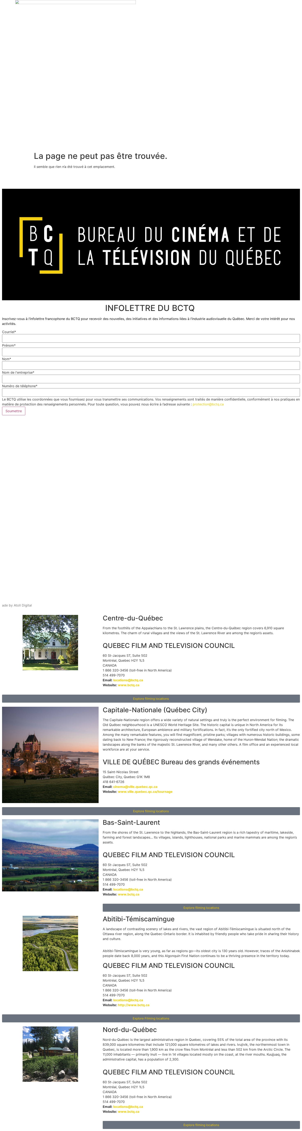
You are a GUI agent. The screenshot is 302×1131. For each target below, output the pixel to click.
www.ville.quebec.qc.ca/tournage (145, 792)
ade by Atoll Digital (17, 605)
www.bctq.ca (128, 685)
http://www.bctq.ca (133, 1005)
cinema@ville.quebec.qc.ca (135, 787)
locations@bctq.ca (128, 680)
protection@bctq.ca (208, 404)
